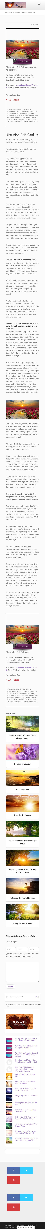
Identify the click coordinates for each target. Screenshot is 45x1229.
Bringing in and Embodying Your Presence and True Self (26, 1061)
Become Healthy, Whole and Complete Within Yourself (26, 1132)
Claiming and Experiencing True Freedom (25, 1111)
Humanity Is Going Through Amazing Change (25, 1089)
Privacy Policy (10, 1225)
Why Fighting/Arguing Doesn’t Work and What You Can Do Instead (26, 1055)
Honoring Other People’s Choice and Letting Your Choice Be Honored (24, 1069)
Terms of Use (9, 1227)
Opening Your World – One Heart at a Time (25, 1082)
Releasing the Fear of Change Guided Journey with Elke (26, 1139)
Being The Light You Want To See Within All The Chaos (26, 1040)
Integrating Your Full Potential (26, 1096)
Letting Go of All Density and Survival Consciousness (25, 1118)
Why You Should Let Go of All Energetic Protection (26, 1047)
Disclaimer (20, 1225)
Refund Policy (32, 1225)
